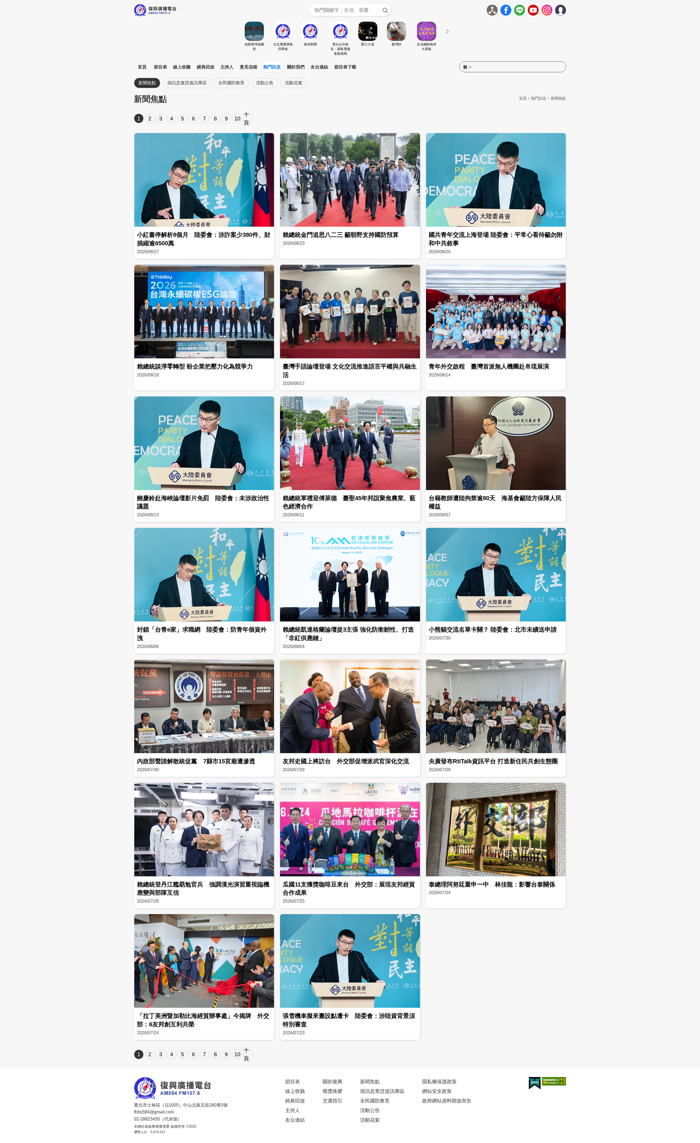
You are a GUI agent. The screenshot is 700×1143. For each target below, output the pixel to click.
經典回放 (205, 67)
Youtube (533, 10)
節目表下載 (345, 67)
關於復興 (332, 1081)
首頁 (142, 67)
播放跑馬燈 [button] (470, 67)
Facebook (505, 10)
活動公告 (264, 82)
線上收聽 (182, 67)
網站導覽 (492, 10)
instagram (546, 10)
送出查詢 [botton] (385, 10)
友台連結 (319, 67)
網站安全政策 (437, 1091)
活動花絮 (293, 82)
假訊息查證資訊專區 (187, 82)
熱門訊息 (272, 67)
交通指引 (332, 1101)
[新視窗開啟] (535, 1083)
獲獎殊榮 (332, 1091)
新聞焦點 (147, 82)
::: (350, 60)
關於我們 (296, 67)
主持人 (227, 67)
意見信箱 (248, 67)
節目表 (160, 67)
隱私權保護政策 (439, 1081)
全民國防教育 (231, 82)
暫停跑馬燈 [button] (465, 67)
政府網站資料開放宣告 (446, 1101)
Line (519, 10)
